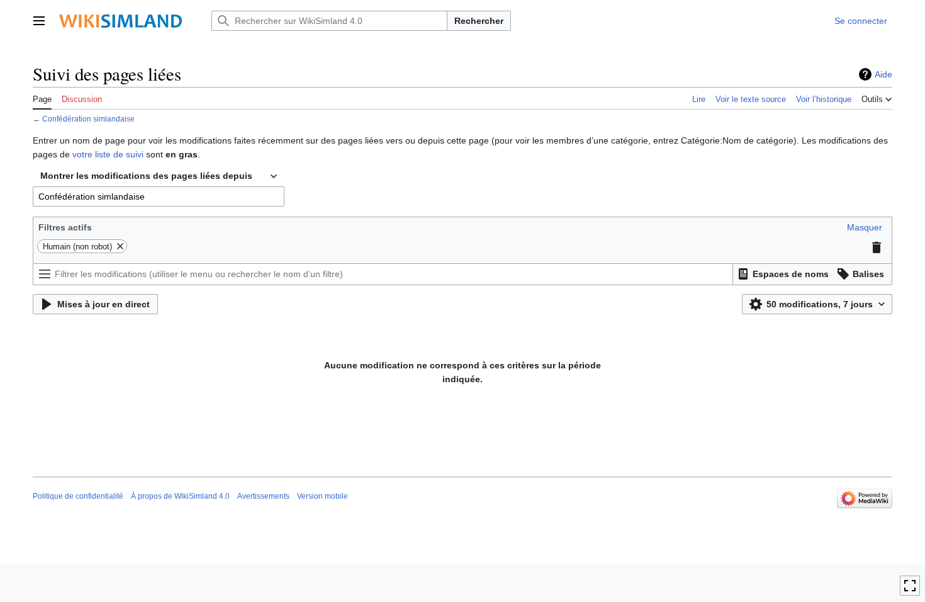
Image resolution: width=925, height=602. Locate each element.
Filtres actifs (65, 227)
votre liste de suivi (107, 154)
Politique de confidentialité (78, 496)
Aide (883, 74)
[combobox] (158, 176)
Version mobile (322, 496)
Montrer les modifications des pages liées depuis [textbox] (146, 176)
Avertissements (263, 496)
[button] (39, 21)
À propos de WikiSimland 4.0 (180, 496)
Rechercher (478, 21)
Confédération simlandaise (88, 119)
